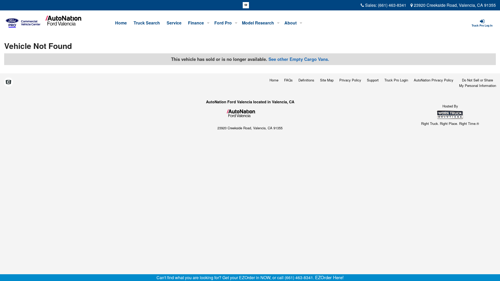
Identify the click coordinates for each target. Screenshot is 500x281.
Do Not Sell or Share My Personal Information (477, 83)
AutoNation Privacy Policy (433, 80)
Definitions (306, 80)
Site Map (327, 80)
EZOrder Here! (329, 277)
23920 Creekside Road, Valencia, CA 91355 (454, 5)
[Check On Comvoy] (246, 5)
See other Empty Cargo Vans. (298, 59)
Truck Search (147, 23)
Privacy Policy (350, 80)
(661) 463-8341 (392, 5)
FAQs (288, 80)
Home (121, 23)
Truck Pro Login (396, 80)
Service (174, 23)
